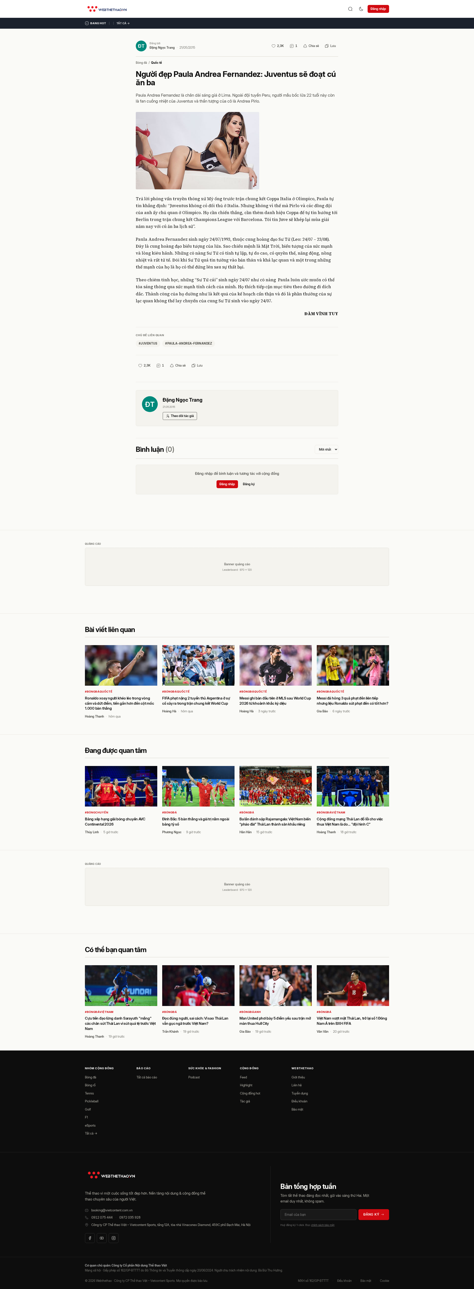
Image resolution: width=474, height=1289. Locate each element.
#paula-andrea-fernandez (188, 343)
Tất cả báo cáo (147, 1077)
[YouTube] (102, 1238)
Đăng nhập (378, 9)
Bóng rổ (90, 1085)
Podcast (194, 1077)
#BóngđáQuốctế (98, 691)
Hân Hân (245, 832)
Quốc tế (156, 63)
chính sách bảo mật (322, 1225)
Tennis (89, 1093)
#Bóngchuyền (96, 812)
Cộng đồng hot (250, 1093)
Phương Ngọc (171, 832)
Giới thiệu (298, 1077)
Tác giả (245, 1101)
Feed (243, 1077)
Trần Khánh (170, 1031)
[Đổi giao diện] (361, 8)
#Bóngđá (169, 812)
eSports (90, 1125)
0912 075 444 (102, 1217)
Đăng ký (249, 484)
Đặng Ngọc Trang (162, 47)
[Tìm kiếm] (350, 8)
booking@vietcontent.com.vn (112, 1210)
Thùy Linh (92, 832)
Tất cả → (123, 23)
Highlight (246, 1085)
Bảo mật (297, 1109)
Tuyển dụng (300, 1093)
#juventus (148, 343)
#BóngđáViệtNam (331, 812)
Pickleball (92, 1101)
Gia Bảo (322, 711)
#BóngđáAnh (250, 1012)
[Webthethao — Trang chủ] (107, 8)
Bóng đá (141, 63)
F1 (86, 1117)
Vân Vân (322, 1031)
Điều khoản (299, 1101)
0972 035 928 (129, 1217)
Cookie (384, 1281)
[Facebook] (90, 1238)
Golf (88, 1109)
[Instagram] (113, 1238)
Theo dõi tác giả (182, 416)
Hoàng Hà (169, 711)
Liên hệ (297, 1085)
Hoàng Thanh (94, 716)
